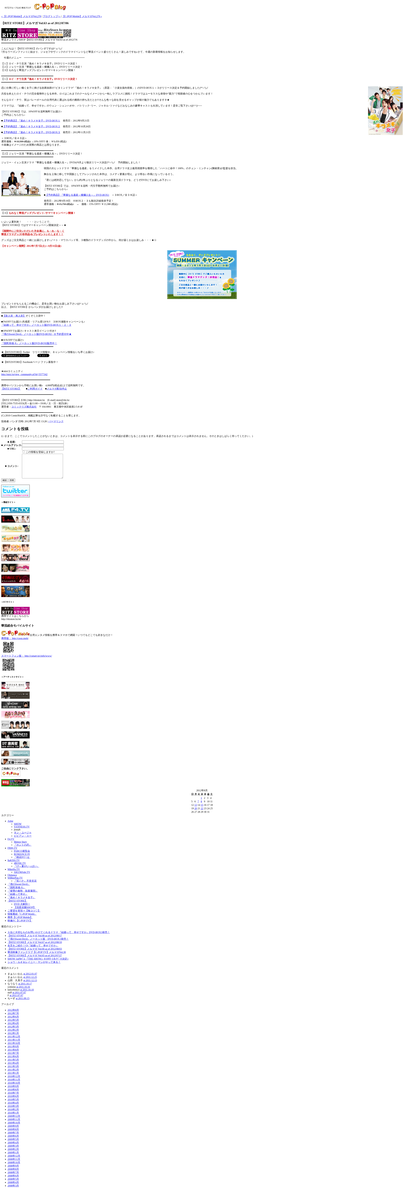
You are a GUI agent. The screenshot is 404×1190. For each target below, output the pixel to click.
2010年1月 (13, 1112)
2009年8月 (13, 1129)
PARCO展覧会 (22, 851)
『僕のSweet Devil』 (19, 884)
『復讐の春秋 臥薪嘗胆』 (23, 890)
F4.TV (11, 839)
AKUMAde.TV (22, 872)
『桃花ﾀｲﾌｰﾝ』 (22, 857)
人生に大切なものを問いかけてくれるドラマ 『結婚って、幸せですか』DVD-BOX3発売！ (59, 932)
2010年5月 (13, 1099)
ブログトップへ (51, 16)
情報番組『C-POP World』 (22, 914)
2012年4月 (13, 1023)
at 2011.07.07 (19, 992)
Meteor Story (20, 842)
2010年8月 (13, 1089)
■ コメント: (11, 466)
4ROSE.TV (20, 863)
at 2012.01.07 (30, 973)
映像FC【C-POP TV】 (20, 920)
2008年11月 (14, 1159)
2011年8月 (13, 1049)
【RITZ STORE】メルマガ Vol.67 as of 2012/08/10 (35, 942)
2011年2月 (13, 1069)
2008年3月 (13, 1185)
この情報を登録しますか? (40, 452)
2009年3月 (13, 1146)
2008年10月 (14, 1162)
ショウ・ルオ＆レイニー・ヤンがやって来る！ (34, 962)
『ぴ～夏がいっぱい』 (26, 866)
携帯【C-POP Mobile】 (20, 917)
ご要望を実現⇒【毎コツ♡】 (24, 910)
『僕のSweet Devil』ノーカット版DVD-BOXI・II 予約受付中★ (36, 334)
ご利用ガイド (35, 388)
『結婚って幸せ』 (18, 894)
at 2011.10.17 (25, 983)
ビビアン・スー (23, 836)
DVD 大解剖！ (22, 904)
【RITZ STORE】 (11, 388)
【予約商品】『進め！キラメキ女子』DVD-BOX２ (31, 126)
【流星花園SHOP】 (25, 907)
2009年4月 (13, 1142)
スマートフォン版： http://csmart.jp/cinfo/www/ (26, 655)
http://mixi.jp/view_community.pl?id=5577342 (24, 374)
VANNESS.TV (22, 826)
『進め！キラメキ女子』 (21, 897)
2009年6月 (13, 1136)
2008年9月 (13, 1165)
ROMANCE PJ (22, 854)
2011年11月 (14, 1040)
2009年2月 (13, 1149)
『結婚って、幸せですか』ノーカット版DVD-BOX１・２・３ (36, 325)
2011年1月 (13, 1073)
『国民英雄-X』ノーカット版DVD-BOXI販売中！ (29, 343)
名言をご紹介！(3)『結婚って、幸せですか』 (33, 945)
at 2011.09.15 (22, 998)
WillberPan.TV (15, 877)
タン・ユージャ (23, 832)
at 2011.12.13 (30, 980)
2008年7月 (13, 1172)
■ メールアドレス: (11, 445)
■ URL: (11, 448)
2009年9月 (13, 1126)
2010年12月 (14, 1076)
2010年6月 (13, 1096)
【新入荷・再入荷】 (14, 315)
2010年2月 (13, 1109)
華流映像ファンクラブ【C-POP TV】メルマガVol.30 (37, 952)
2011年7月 (13, 1053)
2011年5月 (13, 1059)
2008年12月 (14, 1155)
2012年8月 (13, 1010)
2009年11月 (14, 1119)
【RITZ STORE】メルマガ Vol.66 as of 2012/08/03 (35, 948)
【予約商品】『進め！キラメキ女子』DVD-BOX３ (31, 132)
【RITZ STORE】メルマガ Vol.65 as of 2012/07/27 (35, 955)
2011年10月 (14, 1043)
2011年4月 (13, 1063)
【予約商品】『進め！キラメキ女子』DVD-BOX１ (31, 120)
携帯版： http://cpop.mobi (14, 638)
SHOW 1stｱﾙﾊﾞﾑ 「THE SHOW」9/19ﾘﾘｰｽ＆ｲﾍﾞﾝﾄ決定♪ (38, 958)
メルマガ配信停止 (57, 388)
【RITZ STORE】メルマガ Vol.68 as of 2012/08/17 (35, 935)
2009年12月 (14, 1116)
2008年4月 (13, 1182)
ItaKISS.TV (14, 860)
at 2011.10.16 (23, 987)
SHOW (17, 824)
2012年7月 (13, 1013)
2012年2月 (13, 1030)
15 (202, 805)
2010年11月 (14, 1079)
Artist (10, 821)
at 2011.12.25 (30, 977)
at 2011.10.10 (27, 989)
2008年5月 (13, 1179)
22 (202, 808)
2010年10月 (14, 1083)
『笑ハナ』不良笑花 (25, 880)
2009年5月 (13, 1139)
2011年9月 (13, 1046)
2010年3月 (13, 1106)
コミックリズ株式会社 (24, 406)
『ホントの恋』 (23, 845)
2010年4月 (13, 1102)
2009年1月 (13, 1152)
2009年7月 (13, 1132)
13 (195, 805)
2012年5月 (13, 1020)
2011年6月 (13, 1056)
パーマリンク (56, 421)
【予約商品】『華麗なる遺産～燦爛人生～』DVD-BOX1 (77, 195)
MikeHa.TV (14, 869)
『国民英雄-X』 (16, 887)
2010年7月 (13, 1093)
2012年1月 (13, 1033)
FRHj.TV (12, 848)
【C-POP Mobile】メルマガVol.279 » (82, 16)
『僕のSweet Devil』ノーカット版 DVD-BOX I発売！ (38, 939)
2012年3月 (13, 1026)
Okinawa (12, 875)
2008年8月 (13, 1169)
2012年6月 (13, 1016)
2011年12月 (14, 1036)
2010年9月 (13, 1086)
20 (195, 808)
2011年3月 (13, 1066)
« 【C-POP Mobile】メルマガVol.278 (21, 16)
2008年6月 (13, 1175)
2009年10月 (14, 1122)
